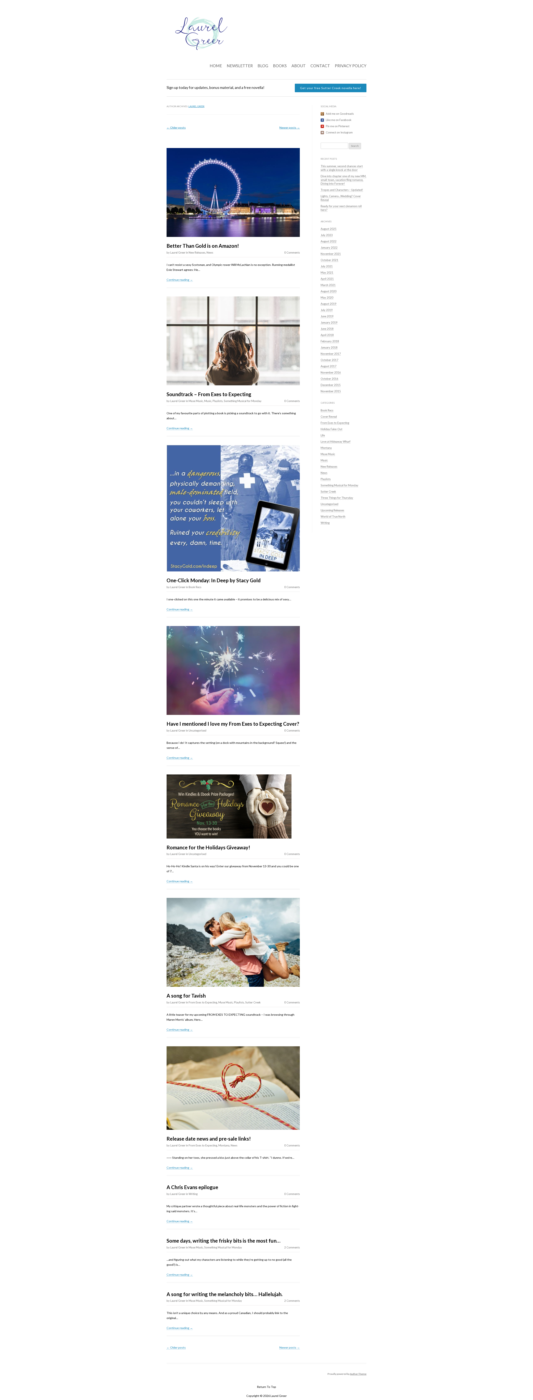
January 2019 (329, 322)
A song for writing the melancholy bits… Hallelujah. (225, 1294)
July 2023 (327, 235)
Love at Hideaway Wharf (335, 441)
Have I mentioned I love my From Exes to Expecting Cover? (233, 724)
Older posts (176, 127)
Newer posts (289, 127)
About (298, 65)
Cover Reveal (329, 416)
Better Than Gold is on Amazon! (203, 246)
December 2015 (331, 385)
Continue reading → (180, 279)
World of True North (333, 516)
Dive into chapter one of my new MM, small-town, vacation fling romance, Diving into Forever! (343, 179)
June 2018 (327, 328)
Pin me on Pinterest (337, 126)
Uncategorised (197, 730)
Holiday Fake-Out (331, 429)
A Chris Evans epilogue (192, 1187)
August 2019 (328, 303)
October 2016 (329, 378)
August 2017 (328, 366)
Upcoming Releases (332, 510)
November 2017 (331, 353)
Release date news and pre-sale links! (209, 1139)
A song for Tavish (186, 996)
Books (280, 65)
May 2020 (327, 297)
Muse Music (196, 401)
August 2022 (328, 241)
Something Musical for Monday (243, 401)
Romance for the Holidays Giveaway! (208, 847)
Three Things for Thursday (337, 497)
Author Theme (358, 1373)
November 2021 (331, 253)
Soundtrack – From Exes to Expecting (209, 394)
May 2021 (327, 272)
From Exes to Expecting (203, 1002)
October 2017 (329, 360)
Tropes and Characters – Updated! (342, 190)
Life (323, 435)
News (210, 252)
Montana (223, 1145)
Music (207, 401)
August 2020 (328, 291)
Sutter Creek (253, 1002)
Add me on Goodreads (340, 113)
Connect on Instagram (339, 132)
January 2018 (329, 347)
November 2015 (331, 391)
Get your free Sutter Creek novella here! (330, 88)
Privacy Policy (350, 65)
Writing (193, 1194)
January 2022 (329, 247)
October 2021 (329, 260)
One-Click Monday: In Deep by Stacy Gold (214, 580)
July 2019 (327, 310)
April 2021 (327, 278)
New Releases (197, 252)
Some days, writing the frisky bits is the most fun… (223, 1241)
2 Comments (292, 1247)
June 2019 (327, 316)
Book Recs (195, 587)
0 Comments (292, 252)
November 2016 (331, 372)
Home (216, 65)
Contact (320, 65)
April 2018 (327, 335)
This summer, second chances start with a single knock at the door (342, 168)
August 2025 (328, 228)
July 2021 (327, 266)
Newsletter (240, 65)
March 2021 (328, 285)
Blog (263, 65)
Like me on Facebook (338, 120)
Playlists (218, 401)
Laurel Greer (196, 106)
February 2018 (330, 341)
